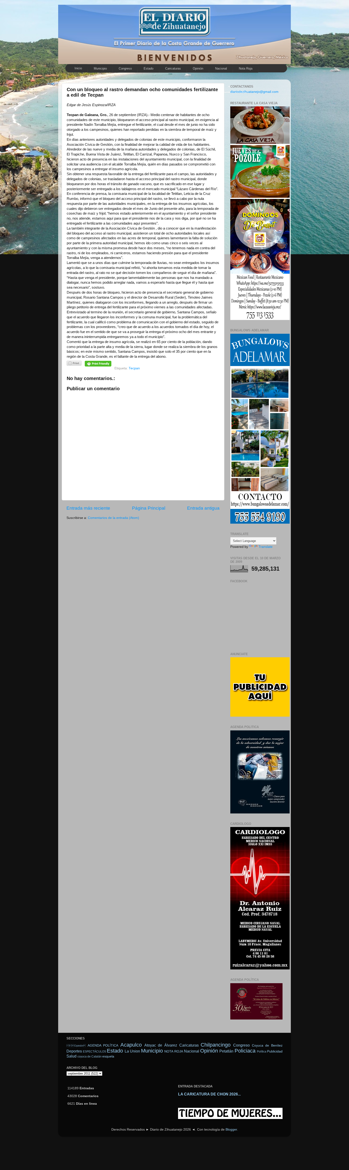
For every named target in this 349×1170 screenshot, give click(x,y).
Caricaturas (173, 68)
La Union (132, 1051)
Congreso (125, 68)
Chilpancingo (216, 1045)
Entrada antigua (203, 508)
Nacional (221, 68)
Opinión (76, 1045)
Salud (71, 1056)
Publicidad (275, 1051)
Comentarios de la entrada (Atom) (113, 518)
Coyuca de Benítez (267, 1045)
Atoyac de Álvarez (160, 1045)
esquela (108, 1056)
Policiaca (245, 1051)
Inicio (78, 68)
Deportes (74, 1051)
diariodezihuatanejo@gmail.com (254, 92)
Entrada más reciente (88, 508)
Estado (148, 68)
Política (261, 1051)
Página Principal (148, 508)
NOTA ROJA (173, 1051)
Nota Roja (245, 68)
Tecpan (134, 368)
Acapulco (131, 1045)
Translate (266, 547)
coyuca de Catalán (89, 1056)
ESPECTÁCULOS (94, 1051)
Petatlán (226, 1051)
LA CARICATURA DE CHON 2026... (209, 1094)
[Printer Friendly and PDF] (74, 364)
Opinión (198, 68)
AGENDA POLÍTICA (103, 1045)
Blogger (231, 1129)
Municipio (100, 68)
